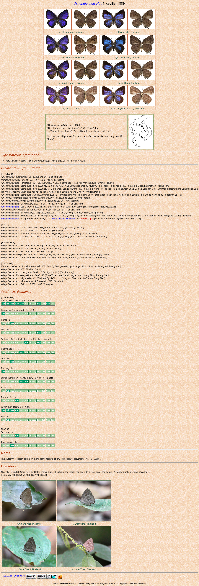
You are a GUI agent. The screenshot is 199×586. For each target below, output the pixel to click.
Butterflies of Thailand (63, 218)
